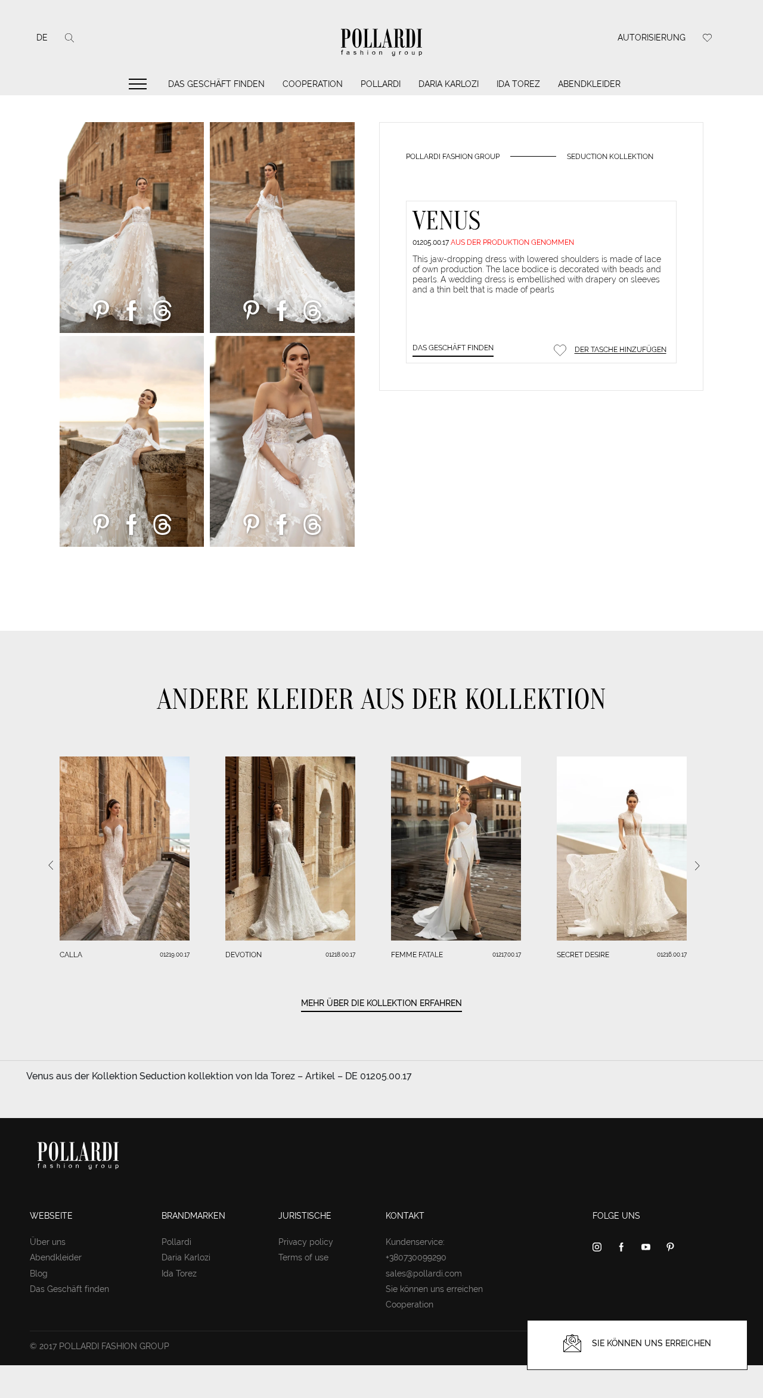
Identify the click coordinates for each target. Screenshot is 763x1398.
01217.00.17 (506, 954)
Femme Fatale (417, 955)
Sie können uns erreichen (434, 1289)
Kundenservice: (415, 1242)
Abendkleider (589, 84)
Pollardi (381, 84)
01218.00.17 (340, 954)
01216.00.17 (672, 954)
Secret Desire (583, 955)
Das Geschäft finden (216, 84)
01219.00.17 (175, 954)
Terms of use (303, 1257)
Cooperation (313, 84)
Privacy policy (305, 1242)
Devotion (243, 955)
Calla (71, 955)
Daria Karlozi (448, 84)
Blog (39, 1273)
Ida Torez (518, 84)
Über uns (48, 1242)
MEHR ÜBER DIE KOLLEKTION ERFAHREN (381, 1003)
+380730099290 (416, 1257)
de (42, 37)
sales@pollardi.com (424, 1273)
